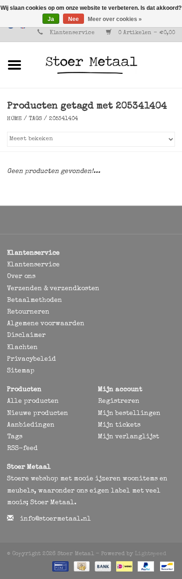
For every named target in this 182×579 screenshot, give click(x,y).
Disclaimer (26, 335)
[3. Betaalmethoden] (59, 566)
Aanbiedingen (31, 425)
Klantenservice (72, 33)
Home (14, 119)
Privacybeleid (31, 359)
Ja (51, 19)
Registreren (119, 401)
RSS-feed (22, 448)
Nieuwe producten (37, 413)
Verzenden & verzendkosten (53, 289)
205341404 (63, 119)
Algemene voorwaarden (45, 324)
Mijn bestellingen (129, 413)
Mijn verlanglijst (128, 437)
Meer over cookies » (115, 19)
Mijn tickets (119, 425)
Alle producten (33, 401)
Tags (35, 119)
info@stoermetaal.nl (55, 519)
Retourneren (28, 312)
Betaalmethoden (34, 300)
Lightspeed (150, 554)
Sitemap (21, 371)
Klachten (22, 347)
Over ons (21, 276)
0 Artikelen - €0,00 (145, 33)
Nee (73, 19)
